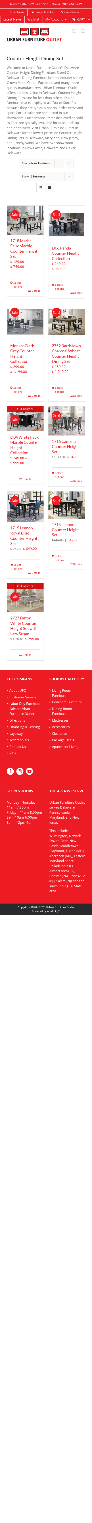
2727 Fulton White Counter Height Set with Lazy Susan (24, 625)
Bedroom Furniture (67, 702)
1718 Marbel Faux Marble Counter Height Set (24, 248)
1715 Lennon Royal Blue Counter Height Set (24, 535)
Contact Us (17, 746)
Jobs (12, 753)
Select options (18, 285)
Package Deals (63, 740)
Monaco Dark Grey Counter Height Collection (22, 353)
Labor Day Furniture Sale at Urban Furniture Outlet (24, 708)
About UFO (17, 690)
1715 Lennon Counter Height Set (65, 529)
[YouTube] (29, 771)
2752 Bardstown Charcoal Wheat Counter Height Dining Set (66, 353)
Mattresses (60, 720)
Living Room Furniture (61, 693)
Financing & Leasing (24, 726)
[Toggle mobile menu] (83, 31)
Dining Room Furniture (62, 711)
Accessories (61, 726)
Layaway (16, 733)
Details (35, 291)
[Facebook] (10, 771)
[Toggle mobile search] (74, 31)
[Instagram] (19, 771)
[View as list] (49, 187)
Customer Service (22, 697)
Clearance (59, 733)
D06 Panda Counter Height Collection (65, 253)
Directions (17, 720)
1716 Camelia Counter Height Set (65, 446)
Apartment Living (65, 746)
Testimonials (19, 740)
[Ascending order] (69, 163)
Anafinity (52, 911)
